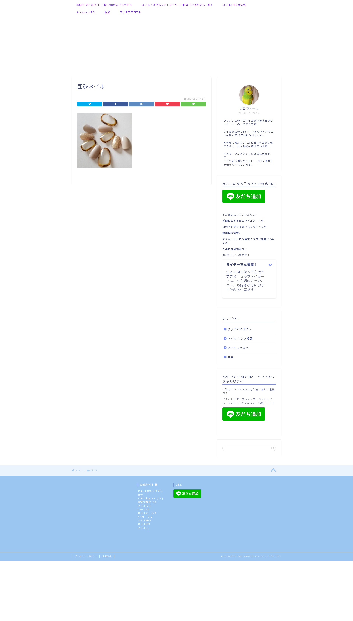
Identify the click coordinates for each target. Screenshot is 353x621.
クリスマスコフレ (131, 12)
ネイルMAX (144, 520)
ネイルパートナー (149, 513)
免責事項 (106, 556)
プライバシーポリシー (86, 556)
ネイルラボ (144, 506)
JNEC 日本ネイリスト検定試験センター (151, 500)
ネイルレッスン (86, 12)
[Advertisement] (175, 44)
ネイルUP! (144, 524)
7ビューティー (147, 517)
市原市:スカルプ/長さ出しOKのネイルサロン (104, 5)
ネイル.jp (143, 528)
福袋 (107, 12)
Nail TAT (143, 509)
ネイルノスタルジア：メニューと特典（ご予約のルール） (177, 5)
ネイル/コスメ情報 (234, 5)
